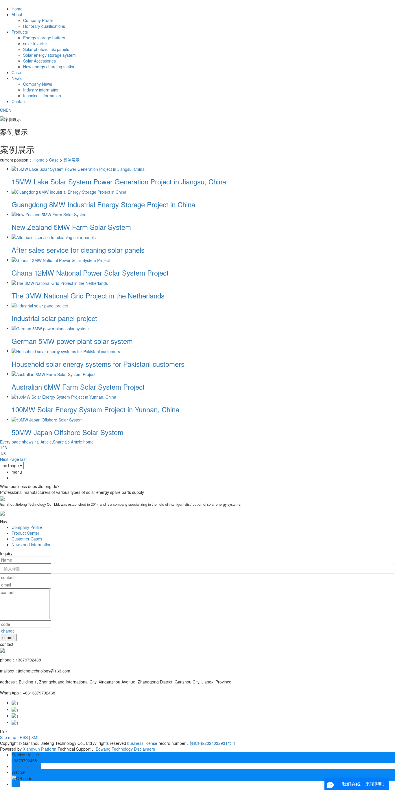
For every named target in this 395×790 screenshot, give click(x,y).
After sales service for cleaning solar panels (78, 250)
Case (16, 72)
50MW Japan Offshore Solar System (67, 432)
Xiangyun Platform (39, 749)
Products (20, 32)
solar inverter (35, 43)
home (88, 442)
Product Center (25, 533)
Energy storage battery (44, 38)
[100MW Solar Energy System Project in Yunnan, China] (64, 396)
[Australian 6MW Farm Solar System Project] (53, 373)
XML (35, 737)
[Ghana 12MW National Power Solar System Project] (61, 260)
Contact (19, 101)
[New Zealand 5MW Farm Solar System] (50, 214)
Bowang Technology (114, 749)
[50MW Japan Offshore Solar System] (47, 419)
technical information (42, 95)
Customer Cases (27, 539)
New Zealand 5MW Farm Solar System (71, 227)
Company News (37, 84)
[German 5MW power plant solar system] (50, 328)
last (23, 459)
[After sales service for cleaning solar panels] (54, 237)
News (17, 78)
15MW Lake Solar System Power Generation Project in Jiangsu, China (119, 181)
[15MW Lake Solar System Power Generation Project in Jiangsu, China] (78, 168)
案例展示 (71, 160)
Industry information (41, 90)
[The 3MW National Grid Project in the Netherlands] (60, 282)
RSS (24, 737)
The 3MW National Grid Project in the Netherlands (88, 295)
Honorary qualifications (44, 26)
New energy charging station (49, 66)
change (8, 631)
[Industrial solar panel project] (40, 305)
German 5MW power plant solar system (72, 341)
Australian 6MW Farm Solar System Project (78, 387)
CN (3, 110)
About (17, 14)
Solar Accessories (39, 61)
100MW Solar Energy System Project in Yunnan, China (95, 409)
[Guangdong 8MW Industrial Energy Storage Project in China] (69, 191)
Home (17, 9)
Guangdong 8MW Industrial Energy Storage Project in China (103, 204)
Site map (8, 737)
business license (142, 743)
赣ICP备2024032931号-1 (212, 743)
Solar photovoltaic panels (46, 49)
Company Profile (38, 20)
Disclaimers (144, 749)
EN (8, 110)
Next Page (9, 459)
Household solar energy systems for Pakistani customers (98, 364)
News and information (31, 544)
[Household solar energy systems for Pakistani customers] (66, 350)
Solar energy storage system (49, 55)
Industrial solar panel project (54, 318)
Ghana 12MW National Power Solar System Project (90, 272)
